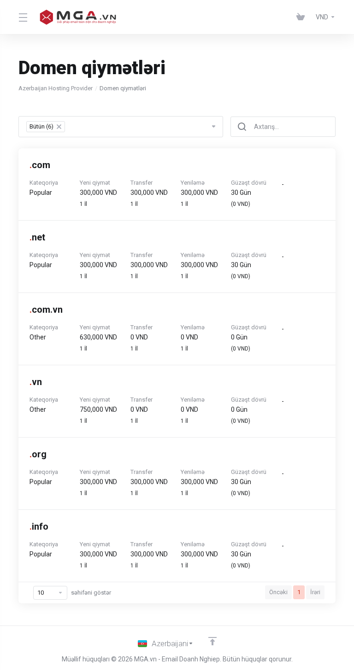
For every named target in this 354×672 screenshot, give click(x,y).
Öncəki (278, 592)
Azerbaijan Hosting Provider (55, 88)
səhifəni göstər (91, 592)
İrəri (315, 592)
